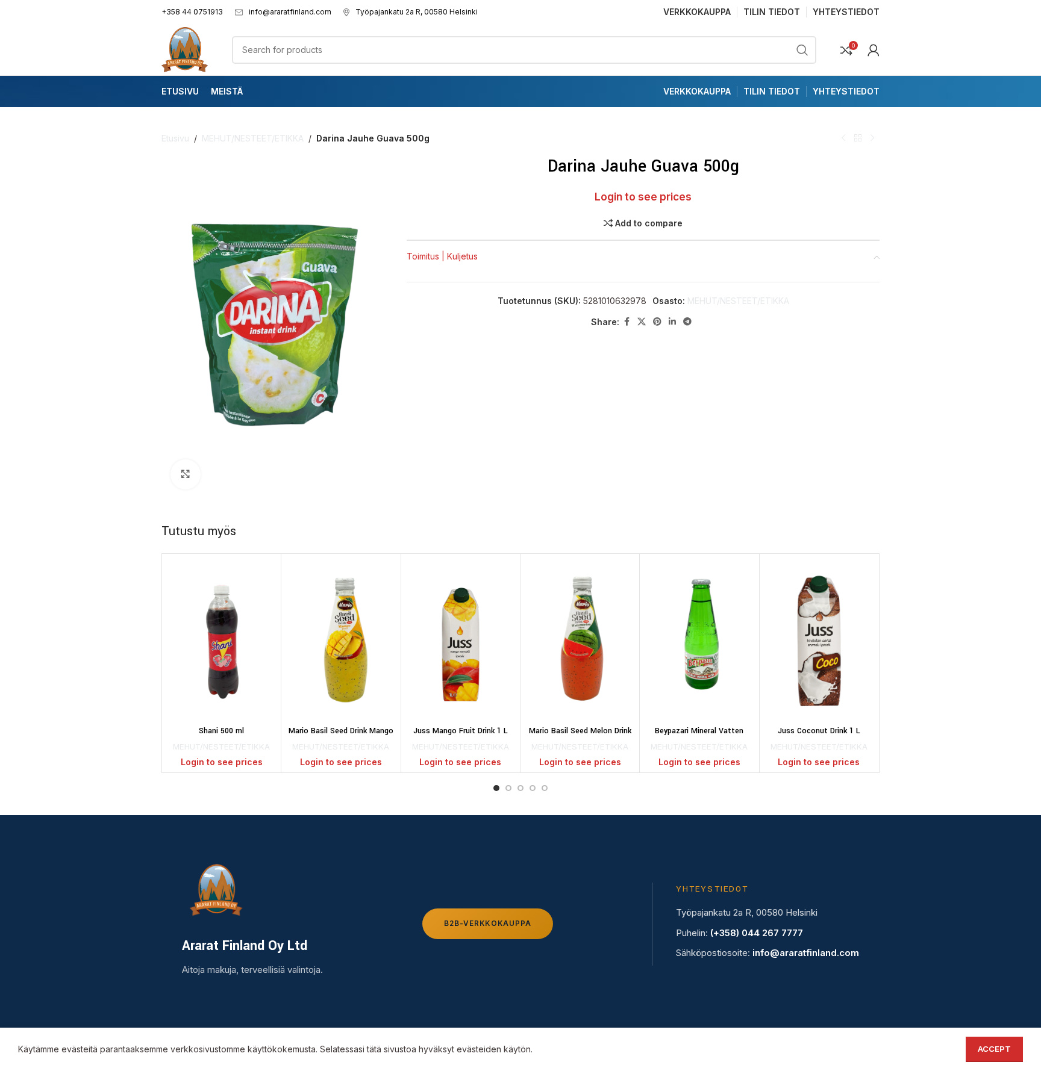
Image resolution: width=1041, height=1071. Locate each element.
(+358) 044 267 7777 (756, 933)
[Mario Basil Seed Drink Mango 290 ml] (340, 640)
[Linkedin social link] (672, 322)
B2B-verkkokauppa (487, 923)
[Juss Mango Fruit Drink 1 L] (460, 640)
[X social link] (641, 322)
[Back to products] (858, 138)
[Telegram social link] (687, 322)
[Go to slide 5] (545, 788)
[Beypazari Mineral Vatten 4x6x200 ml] (699, 640)
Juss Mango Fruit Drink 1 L (460, 730)
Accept (994, 1049)
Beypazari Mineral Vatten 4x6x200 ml (699, 736)
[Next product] (872, 138)
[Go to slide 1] (496, 788)
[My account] (873, 50)
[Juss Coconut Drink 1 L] (819, 640)
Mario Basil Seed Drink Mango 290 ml (341, 736)
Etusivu (175, 138)
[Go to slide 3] (520, 788)
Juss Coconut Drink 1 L (819, 730)
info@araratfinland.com (290, 11)
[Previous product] (843, 138)
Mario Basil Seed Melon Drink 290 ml (580, 736)
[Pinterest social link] (657, 322)
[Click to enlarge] (185, 474)
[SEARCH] (802, 50)
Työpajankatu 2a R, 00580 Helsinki (416, 11)
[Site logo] (184, 48)
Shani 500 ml (221, 730)
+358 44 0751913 (192, 11)
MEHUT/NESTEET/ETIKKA (253, 138)
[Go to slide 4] (533, 788)
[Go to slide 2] (508, 788)
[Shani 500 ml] (221, 640)
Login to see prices (643, 196)
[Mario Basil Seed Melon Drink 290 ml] (580, 640)
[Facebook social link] (626, 322)
